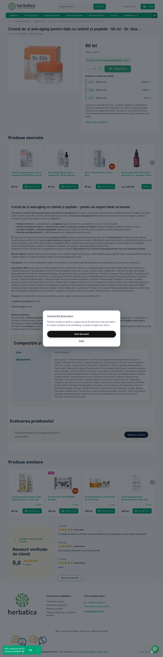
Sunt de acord (81, 334)
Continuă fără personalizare (60, 316)
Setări (81, 341)
